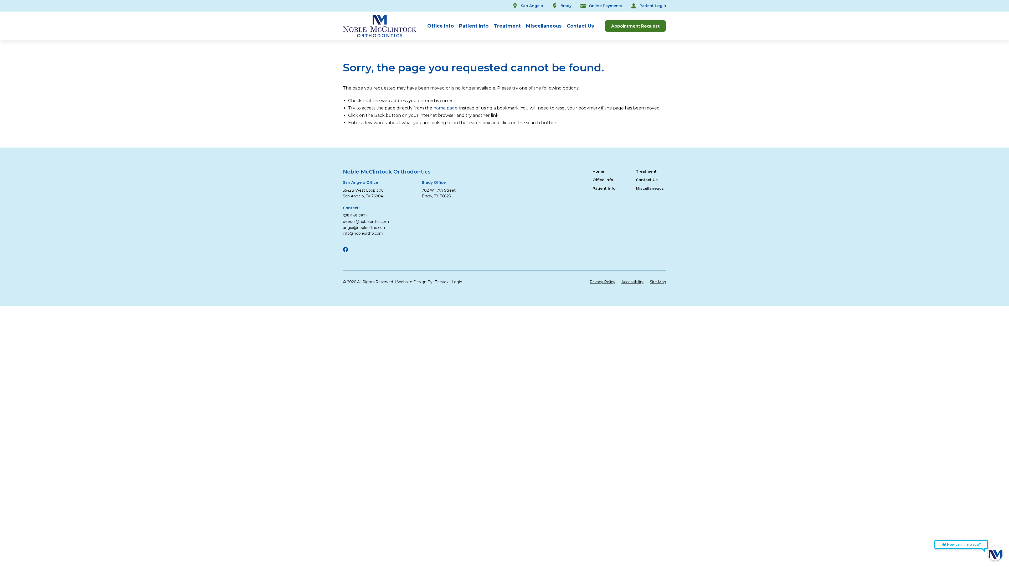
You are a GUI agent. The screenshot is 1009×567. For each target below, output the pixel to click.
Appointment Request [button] (635, 26)
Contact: (351, 208)
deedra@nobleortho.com (366, 221)
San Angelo (532, 5)
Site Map (658, 282)
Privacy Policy (602, 282)
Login (457, 282)
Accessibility (632, 282)
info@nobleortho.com (363, 233)
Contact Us (580, 26)
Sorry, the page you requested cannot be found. (473, 67)
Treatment (507, 26)
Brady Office (434, 182)
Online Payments (605, 5)
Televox (441, 282)
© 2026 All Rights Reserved (368, 282)
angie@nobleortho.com (365, 227)
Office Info (440, 26)
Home (598, 171)
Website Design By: (415, 282)
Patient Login (653, 5)
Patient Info (473, 26)
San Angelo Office (360, 182)
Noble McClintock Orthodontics (387, 172)
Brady (566, 5)
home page (445, 108)
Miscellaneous (544, 26)
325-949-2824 (355, 215)
